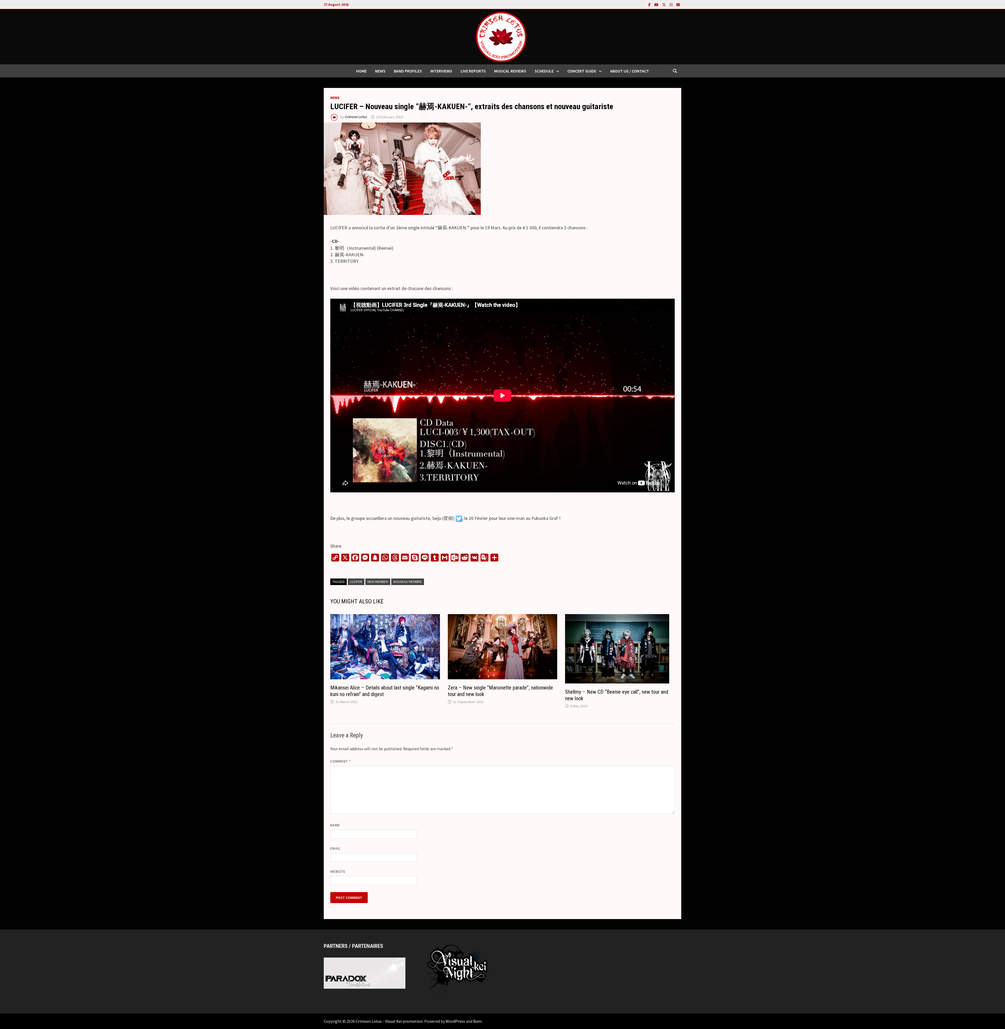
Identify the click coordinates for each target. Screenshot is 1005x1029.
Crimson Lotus (356, 117)
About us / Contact (629, 71)
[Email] (678, 4)
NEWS (380, 71)
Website (338, 871)
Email (335, 848)
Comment (340, 761)
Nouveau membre (407, 581)
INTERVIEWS (441, 71)
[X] (664, 4)
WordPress (455, 1021)
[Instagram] (671, 4)
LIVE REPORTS (473, 71)
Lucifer (356, 581)
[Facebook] (650, 4)
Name (335, 825)
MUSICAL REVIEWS (510, 71)
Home (361, 71)
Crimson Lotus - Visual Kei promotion (389, 1021)
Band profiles (408, 71)
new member (377, 581)
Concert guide (581, 71)
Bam (477, 1021)
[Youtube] (657, 4)
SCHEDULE (544, 71)
